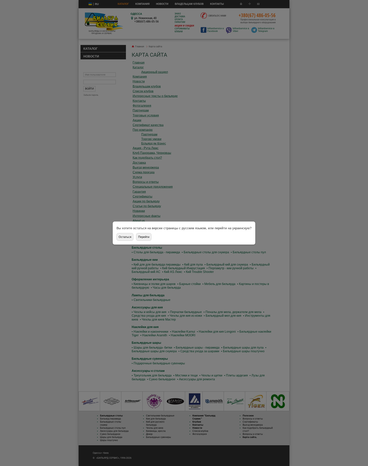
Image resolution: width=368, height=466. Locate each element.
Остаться (125, 236)
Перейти (143, 236)
